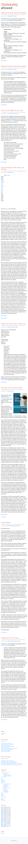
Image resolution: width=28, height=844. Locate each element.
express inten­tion (4, 645)
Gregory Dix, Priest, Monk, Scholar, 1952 (13, 324)
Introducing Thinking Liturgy (10, 638)
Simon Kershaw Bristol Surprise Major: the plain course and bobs (11, 763)
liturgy (15, 16)
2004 (2, 824)
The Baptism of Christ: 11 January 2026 (7, 744)
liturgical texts (10, 16)
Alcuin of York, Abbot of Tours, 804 (12, 110)
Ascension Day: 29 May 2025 (5, 751)
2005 (2, 823)
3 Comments (4, 60)
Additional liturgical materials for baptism (13, 13)
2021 (2, 812)
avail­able (5, 20)
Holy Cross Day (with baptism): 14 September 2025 (9, 748)
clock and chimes (6, 772)
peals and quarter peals (7, 775)
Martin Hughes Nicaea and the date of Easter (8, 762)
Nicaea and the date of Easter (6, 750)
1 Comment (3, 516)
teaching (5, 776)
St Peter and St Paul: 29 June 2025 (6, 749)
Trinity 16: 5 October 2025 (5, 747)
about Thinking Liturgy (12, 525)
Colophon (2, 734)
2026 (2, 807)
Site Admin (2, 833)
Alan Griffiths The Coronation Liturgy (7, 760)
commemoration (11, 113)
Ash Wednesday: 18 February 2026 (6, 743)
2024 (2, 809)
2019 (2, 814)
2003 (2, 825)
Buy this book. (4, 315)
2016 (2, 817)
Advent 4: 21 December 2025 (5, 745)
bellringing (2, 771)
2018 (2, 815)
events (2, 778)
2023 (2, 810)
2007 (2, 821)
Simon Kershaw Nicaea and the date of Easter (9, 761)
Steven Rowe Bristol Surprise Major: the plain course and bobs (11, 764)
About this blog (3, 733)
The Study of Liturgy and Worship (11, 388)
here (10, 24)
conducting (5, 773)
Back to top (14, 840)
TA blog (13, 72)
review (12, 172)
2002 (2, 826)
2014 (2, 819)
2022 (2, 811)
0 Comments (4, 104)
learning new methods (7, 774)
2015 (2, 818)
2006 (2, 822)
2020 (2, 813)
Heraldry (2, 779)
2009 (2, 820)
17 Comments (4, 719)
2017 (2, 816)
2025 (2, 808)
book (2, 777)
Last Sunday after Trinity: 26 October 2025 (7, 746)
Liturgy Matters (6, 522)
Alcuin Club (11, 120)
